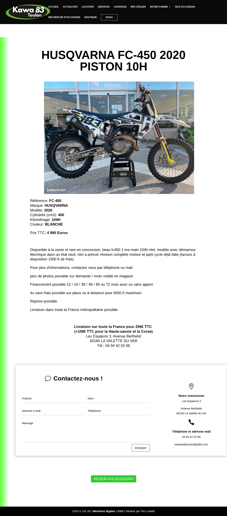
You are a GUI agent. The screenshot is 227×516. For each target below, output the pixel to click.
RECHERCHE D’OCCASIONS (64, 17)
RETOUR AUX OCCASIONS (113, 479)
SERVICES (104, 7)
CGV (121, 511)
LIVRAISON (120, 7)
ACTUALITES (70, 7)
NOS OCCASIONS (185, 7)
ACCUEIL (53, 7)
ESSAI (109, 17)
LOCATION (88, 7)
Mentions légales (104, 511)
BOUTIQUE (90, 17)
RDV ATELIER (138, 7)
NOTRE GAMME (159, 7)
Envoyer (140, 448)
